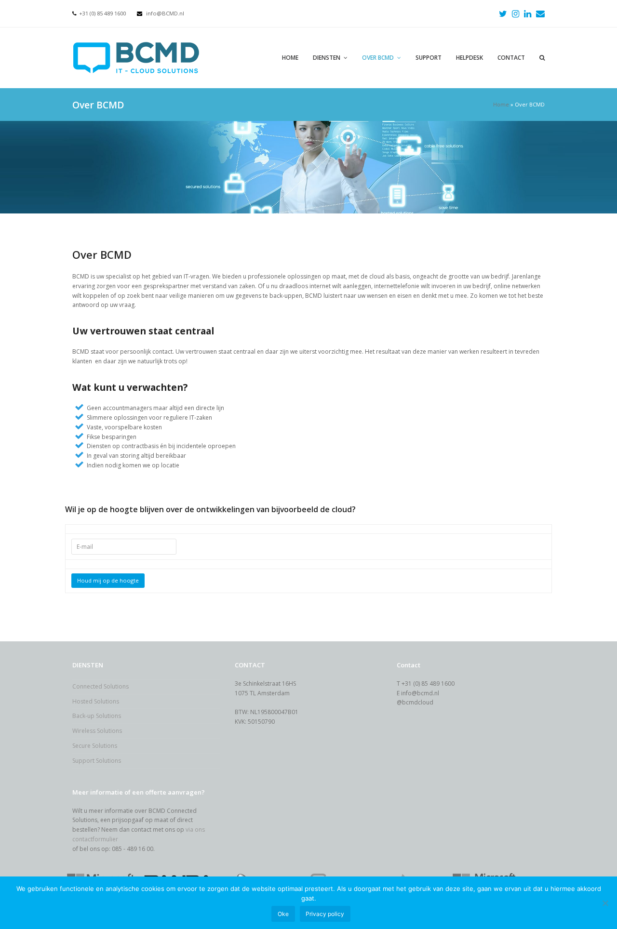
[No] (605, 903)
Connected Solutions (100, 686)
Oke (283, 913)
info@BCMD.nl (165, 13)
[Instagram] (515, 13)
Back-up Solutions (96, 716)
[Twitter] (503, 13)
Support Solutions (96, 760)
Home (501, 104)
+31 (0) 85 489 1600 (102, 13)
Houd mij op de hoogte (108, 580)
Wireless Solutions (97, 731)
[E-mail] (540, 13)
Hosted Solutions (95, 701)
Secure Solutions (94, 746)
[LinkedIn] (527, 13)
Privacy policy (325, 913)
